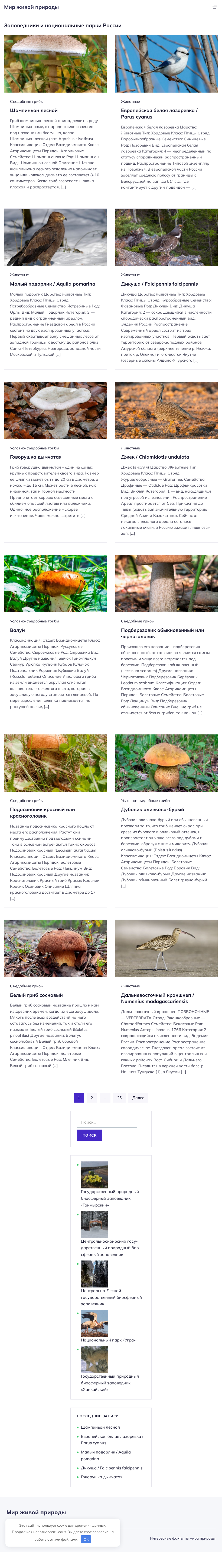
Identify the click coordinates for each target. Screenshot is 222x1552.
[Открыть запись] (55, 115)
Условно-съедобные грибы (34, 448)
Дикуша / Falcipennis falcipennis (111, 1467)
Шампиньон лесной (100, 1427)
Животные (130, 101)
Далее (138, 1097)
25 (119, 1097)
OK (86, 1539)
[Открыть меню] (215, 7)
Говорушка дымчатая (101, 1476)
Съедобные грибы (26, 101)
